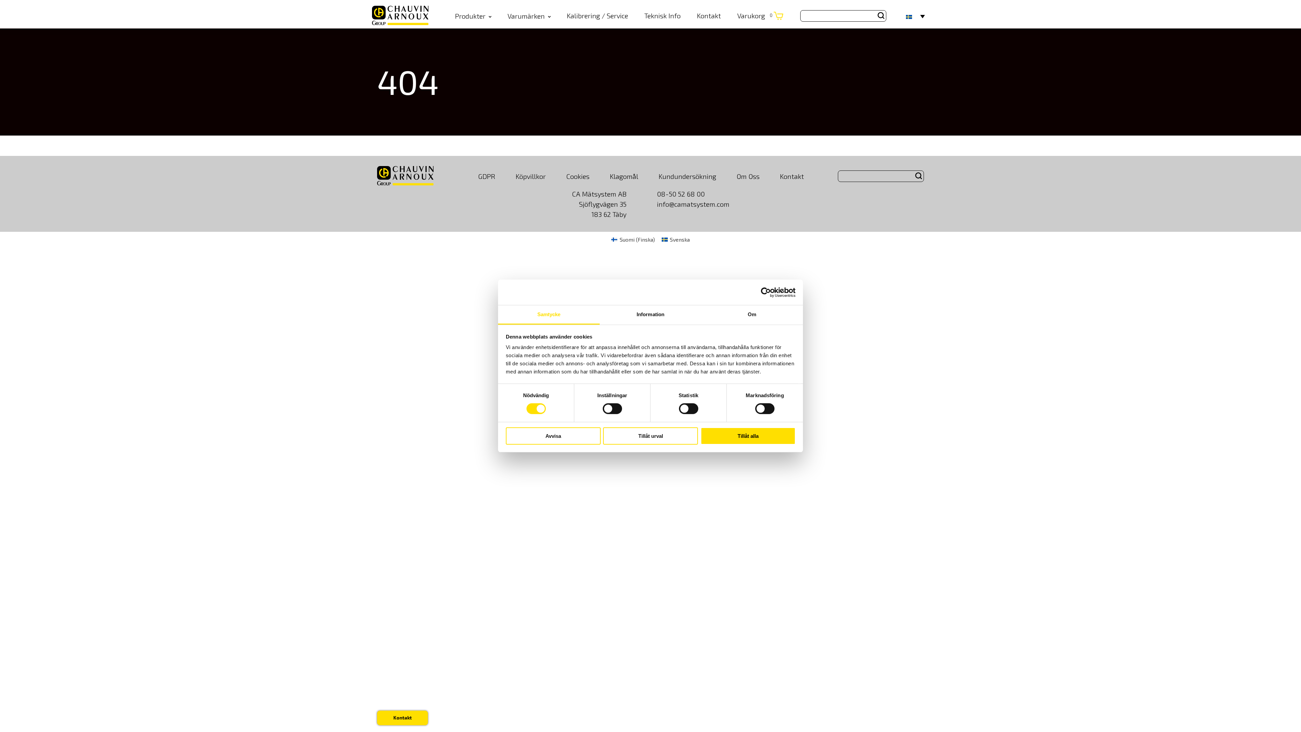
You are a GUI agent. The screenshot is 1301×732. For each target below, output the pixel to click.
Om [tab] (752, 314)
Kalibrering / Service (597, 16)
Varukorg (754, 16)
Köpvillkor (531, 176)
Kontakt (709, 16)
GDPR (486, 176)
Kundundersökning (687, 176)
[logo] (400, 16)
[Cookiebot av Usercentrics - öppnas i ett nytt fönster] (766, 292)
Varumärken (526, 16)
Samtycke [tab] (549, 314)
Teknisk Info (662, 16)
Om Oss (748, 176)
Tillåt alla (748, 436)
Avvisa (553, 436)
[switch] (612, 408)
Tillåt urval (650, 436)
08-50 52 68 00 (681, 194)
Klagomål (624, 176)
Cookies (578, 176)
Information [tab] (650, 314)
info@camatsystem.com (693, 204)
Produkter (470, 16)
